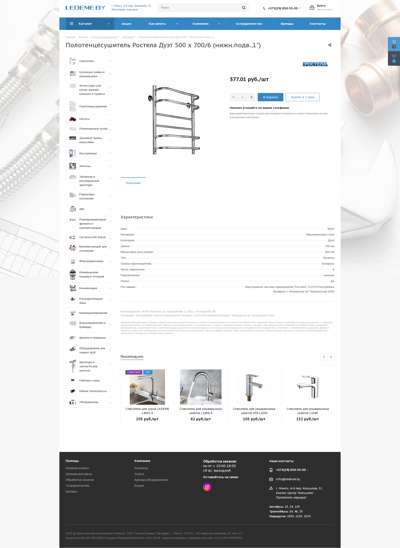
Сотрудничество (77, 485)
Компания (142, 461)
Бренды (71, 491)
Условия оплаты (77, 468)
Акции (139, 485)
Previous (324, 357)
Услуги (139, 474)
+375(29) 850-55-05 (283, 8)
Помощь (72, 461)
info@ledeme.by (288, 479)
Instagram (207, 486)
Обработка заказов (80, 480)
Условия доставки (79, 474)
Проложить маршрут (125, 9)
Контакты (141, 468)
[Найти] (244, 8)
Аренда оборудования (151, 480)
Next (331, 357)
